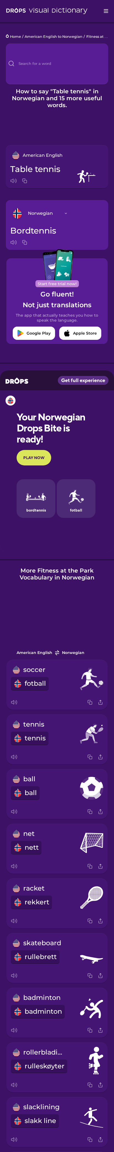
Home (15, 37)
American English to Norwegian (53, 37)
